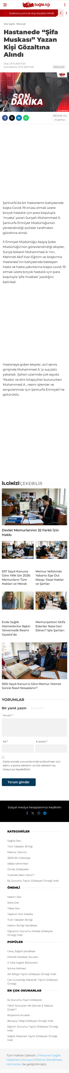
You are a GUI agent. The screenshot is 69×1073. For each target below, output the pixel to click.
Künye (27, 1060)
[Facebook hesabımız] (27, 813)
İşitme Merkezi (16, 968)
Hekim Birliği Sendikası (22, 925)
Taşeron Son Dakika (20, 914)
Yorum (8, 715)
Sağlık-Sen (14, 840)
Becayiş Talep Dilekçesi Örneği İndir (30, 1021)
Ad (5, 741)
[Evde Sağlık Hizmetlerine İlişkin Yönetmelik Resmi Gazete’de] (18, 604)
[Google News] (59, 120)
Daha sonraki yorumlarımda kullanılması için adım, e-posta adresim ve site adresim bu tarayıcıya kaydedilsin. (31, 765)
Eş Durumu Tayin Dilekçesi (24, 1000)
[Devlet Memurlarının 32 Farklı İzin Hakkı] (34, 506)
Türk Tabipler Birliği (20, 846)
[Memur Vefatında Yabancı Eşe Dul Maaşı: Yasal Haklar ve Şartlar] (51, 554)
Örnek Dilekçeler (18, 869)
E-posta (41, 741)
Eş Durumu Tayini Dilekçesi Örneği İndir (33, 880)
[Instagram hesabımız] (38, 813)
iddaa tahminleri (18, 863)
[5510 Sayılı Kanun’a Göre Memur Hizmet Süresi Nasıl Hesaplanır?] (34, 660)
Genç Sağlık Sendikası (21, 951)
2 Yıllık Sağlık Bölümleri (22, 962)
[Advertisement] (34, 162)
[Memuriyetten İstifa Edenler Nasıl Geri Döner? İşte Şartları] (51, 604)
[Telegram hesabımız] (44, 813)
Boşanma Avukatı (18, 1015)
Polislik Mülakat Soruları (22, 957)
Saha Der (13, 902)
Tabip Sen (13, 908)
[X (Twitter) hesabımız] (32, 813)
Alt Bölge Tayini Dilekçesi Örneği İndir (31, 974)
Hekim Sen (14, 897)
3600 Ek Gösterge (18, 858)
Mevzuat (59, 66)
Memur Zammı (17, 852)
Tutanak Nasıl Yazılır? (20, 875)
